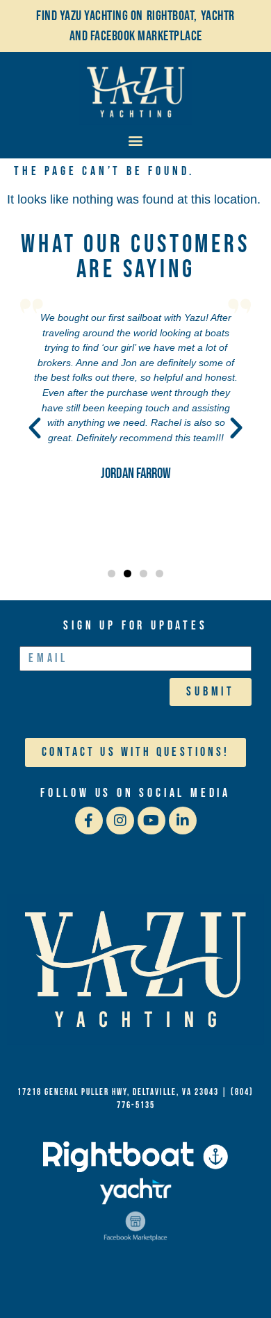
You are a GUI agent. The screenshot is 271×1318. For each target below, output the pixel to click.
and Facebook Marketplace (135, 36)
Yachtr (218, 16)
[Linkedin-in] (183, 820)
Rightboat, (172, 16)
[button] (135, 140)
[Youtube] (151, 820)
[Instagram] (120, 820)
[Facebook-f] (89, 820)
